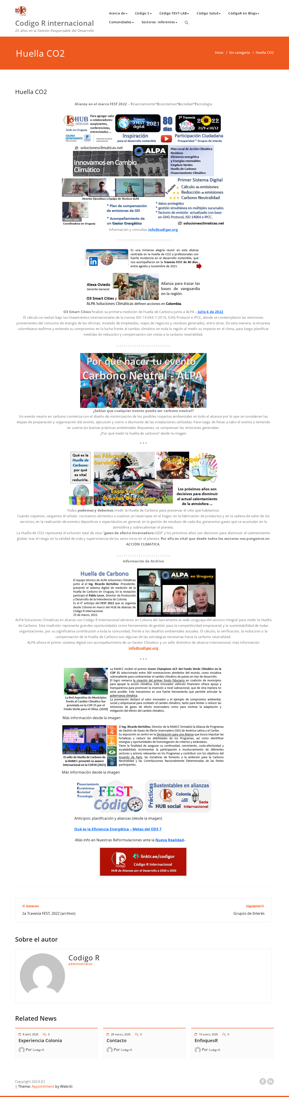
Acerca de (117, 13)
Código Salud (207, 13)
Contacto (116, 1040)
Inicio (219, 52)
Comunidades (120, 22)
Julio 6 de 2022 (210, 311)
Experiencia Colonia (40, 1040)
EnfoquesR (206, 1040)
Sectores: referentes (158, 22)
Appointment (42, 1086)
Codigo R (38, 1050)
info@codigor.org (163, 229)
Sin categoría (239, 52)
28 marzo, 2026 (121, 1034)
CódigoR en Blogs (242, 13)
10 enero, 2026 (208, 1034)
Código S (142, 13)
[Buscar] (186, 22)
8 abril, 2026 (30, 1034)
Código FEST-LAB (173, 13)
